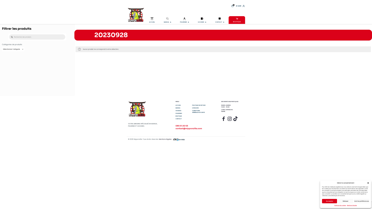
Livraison (195, 108)
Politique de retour (198, 105)
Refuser (345, 201)
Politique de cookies (340, 205)
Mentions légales (352, 205)
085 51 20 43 (182, 126)
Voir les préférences (361, 201)
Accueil (178, 105)
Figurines (179, 113)
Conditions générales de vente (198, 111)
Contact (179, 119)
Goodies (178, 110)
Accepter (329, 201)
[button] (368, 183)
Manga (178, 108)
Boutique (179, 116)
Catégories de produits (12, 44)
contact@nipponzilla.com (189, 128)
